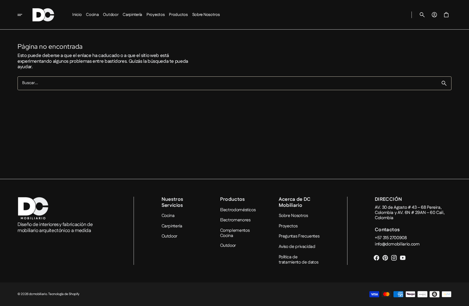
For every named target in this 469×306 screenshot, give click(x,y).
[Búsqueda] (444, 83)
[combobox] (227, 83)
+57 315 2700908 (391, 238)
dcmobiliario (38, 294)
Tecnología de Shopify (63, 294)
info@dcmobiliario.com (397, 244)
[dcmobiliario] (43, 15)
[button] (422, 15)
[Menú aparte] (24, 15)
